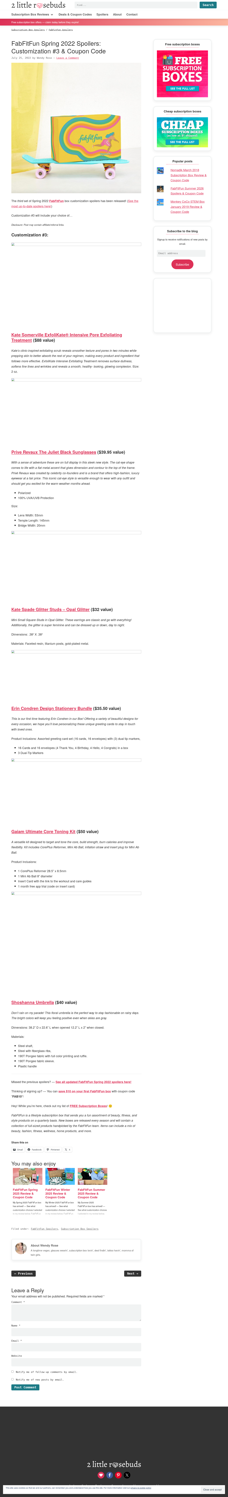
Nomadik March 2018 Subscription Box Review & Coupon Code (189, 175)
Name (15, 1325)
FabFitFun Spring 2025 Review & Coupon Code (25, 1193)
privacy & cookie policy (141, 1487)
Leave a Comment (67, 57)
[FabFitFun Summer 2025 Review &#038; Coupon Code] (92, 1176)
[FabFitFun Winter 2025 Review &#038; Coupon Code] (60, 1176)
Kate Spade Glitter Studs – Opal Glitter (50, 609)
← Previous (23, 1273)
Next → (132, 1273)
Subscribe (182, 264)
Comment (18, 1302)
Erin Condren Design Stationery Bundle (51, 708)
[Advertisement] (182, 305)
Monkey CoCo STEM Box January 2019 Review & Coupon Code (188, 206)
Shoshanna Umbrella (32, 1002)
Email (16, 1340)
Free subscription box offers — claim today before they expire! (45, 22)
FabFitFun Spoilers (44, 1228)
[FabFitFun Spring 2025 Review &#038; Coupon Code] (27, 1176)
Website (16, 1355)
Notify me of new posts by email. (40, 1379)
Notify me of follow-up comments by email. (46, 1372)
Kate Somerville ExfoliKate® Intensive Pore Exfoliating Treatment (66, 337)
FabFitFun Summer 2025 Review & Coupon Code (91, 1193)
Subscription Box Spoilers (79, 1228)
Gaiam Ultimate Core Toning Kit (43, 831)
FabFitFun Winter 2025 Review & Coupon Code (57, 1193)
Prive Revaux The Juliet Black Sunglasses (53, 452)
